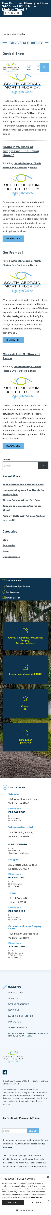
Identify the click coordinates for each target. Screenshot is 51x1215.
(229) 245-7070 (17, 844)
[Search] (43, 465)
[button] (44, 67)
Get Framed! (13, 252)
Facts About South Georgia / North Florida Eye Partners (28, 1034)
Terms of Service (17, 1027)
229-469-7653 (16, 946)
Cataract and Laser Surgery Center (25, 927)
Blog (33, 370)
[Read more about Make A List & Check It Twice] (22, 387)
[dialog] (25, 1194)
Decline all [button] (37, 1202)
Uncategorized (11, 556)
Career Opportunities (20, 1016)
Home (6, 33)
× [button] (48, 1177)
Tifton (12, 892)
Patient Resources (18, 1004)
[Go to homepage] (10, 67)
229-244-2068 (16, 812)
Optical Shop (13, 54)
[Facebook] (5, 1072)
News (33, 167)
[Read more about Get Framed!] (22, 282)
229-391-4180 (16, 911)
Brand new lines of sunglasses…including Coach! (21, 151)
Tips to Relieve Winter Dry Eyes (21, 500)
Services (13, 998)
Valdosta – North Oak (21, 827)
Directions (14, 808)
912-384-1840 (16, 877)
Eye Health (9, 545)
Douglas (13, 859)
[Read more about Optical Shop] (22, 83)
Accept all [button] (13, 1202)
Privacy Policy (35, 1197)
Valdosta (13, 793)
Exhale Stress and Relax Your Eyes (23, 484)
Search (6, 459)
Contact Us (14, 1022)
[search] (33, 1130)
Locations (13, 1010)
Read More (13, 238)
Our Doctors (15, 992)
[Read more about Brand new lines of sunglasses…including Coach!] (22, 184)
